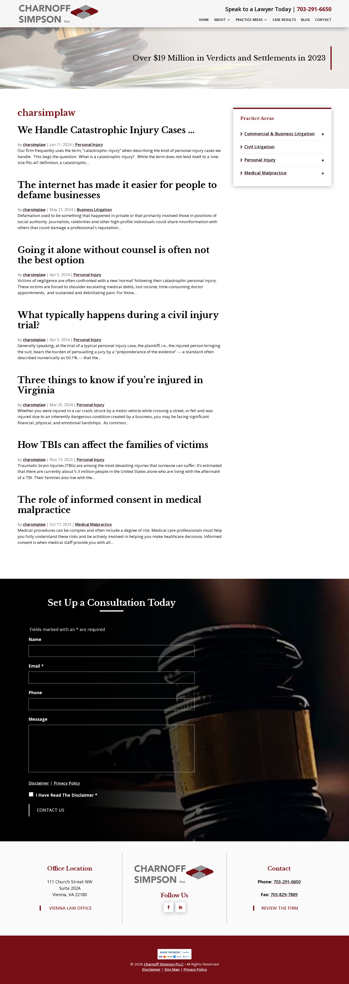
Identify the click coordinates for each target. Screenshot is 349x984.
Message (37, 719)
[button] (169, 907)
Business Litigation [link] (94, 209)
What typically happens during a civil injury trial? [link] (118, 320)
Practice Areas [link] (249, 20)
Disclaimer (38, 783)
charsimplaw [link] (34, 144)
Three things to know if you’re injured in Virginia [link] (110, 385)
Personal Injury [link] (89, 144)
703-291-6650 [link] (314, 9)
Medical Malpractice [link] (93, 524)
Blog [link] (305, 20)
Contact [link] (323, 20)
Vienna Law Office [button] (70, 908)
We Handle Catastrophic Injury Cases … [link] (106, 130)
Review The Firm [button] (279, 908)
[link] (59, 13)
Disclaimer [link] (151, 969)
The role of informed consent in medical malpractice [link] (109, 504)
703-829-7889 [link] (283, 894)
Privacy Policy (67, 783)
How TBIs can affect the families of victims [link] (113, 445)
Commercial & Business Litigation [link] (279, 134)
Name (34, 639)
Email (36, 666)
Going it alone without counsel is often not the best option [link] (113, 255)
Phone (35, 692)
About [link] (220, 20)
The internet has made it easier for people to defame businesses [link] (117, 190)
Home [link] (204, 20)
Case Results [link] (284, 20)
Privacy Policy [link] (195, 969)
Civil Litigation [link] (259, 147)
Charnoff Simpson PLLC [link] (164, 964)
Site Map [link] (172, 969)
